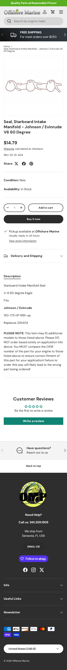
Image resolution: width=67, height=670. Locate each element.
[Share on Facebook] (24, 163)
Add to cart (46, 207)
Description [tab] (12, 276)
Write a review (33, 421)
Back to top (33, 466)
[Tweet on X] (16, 163)
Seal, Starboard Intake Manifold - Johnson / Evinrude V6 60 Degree (33, 50)
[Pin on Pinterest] (31, 163)
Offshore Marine (20, 660)
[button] (53, 12)
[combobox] (33, 21)
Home (7, 46)
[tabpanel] (33, 304)
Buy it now (33, 219)
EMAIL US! (33, 546)
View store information (22, 241)
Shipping (9, 148)
